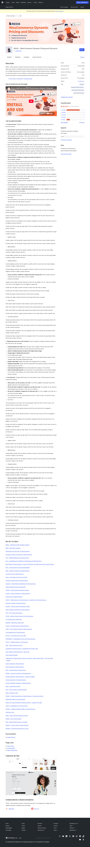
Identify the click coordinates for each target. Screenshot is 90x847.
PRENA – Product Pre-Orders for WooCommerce (18, 673)
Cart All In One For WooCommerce (14, 574)
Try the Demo (12, 78)
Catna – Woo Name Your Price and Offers (16, 577)
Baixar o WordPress (82, 2)
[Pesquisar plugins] (20, 15)
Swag (56, 830)
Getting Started (11, 737)
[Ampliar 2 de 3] (55, 760)
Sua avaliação (64, 122)
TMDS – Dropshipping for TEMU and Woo (17, 706)
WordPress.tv (41, 830)
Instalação (26, 57)
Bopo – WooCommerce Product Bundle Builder (18, 567)
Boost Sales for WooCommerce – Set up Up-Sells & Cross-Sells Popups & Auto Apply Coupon (30, 564)
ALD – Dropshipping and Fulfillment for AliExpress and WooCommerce (23, 561)
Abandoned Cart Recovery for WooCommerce (18, 551)
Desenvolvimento (36, 57)
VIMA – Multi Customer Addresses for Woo (17, 715)
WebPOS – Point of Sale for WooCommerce (17, 725)
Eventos (56, 825)
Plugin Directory (9, 7)
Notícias (7, 825)
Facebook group (28, 78)
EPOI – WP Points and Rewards (14, 613)
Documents (20, 78)
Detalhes (9, 57)
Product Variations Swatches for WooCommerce (18, 683)
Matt (71, 825)
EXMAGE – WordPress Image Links (15, 622)
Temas (23, 825)
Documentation (11, 748)
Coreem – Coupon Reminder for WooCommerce (18, 593)
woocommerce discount (79, 93)
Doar (55, 828)
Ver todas (81, 122)
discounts (82, 84)
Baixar (81, 49)
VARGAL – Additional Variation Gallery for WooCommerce (20, 709)
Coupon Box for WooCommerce (14, 596)
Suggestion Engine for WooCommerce (15, 699)
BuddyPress (73, 830)
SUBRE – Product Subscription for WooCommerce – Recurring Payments (24, 696)
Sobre (7, 823)
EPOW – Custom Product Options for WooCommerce (19, 616)
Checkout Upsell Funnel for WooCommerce (17, 580)
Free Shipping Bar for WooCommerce (15, 632)
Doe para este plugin (66, 154)
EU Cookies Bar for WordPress (14, 619)
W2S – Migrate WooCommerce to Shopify (16, 722)
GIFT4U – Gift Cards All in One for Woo (16, 635)
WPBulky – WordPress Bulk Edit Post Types (17, 728)
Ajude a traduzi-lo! (59, 11)
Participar (56, 823)
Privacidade (8, 830)
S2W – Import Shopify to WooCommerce (16, 689)
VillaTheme (19, 51)
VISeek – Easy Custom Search (13, 719)
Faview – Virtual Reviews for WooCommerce (17, 626)
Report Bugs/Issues (12, 750)
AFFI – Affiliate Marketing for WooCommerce (17, 558)
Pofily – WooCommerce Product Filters (16, 670)
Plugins (23, 828)
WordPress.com (74, 823)
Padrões (24, 830)
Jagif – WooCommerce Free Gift (14, 645)
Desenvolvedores (42, 828)
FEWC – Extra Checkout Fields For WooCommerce (19, 629)
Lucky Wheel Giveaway (12, 655)
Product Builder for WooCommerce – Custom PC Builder (20, 676)
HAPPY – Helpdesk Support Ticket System (17, 642)
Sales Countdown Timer (12, 693)
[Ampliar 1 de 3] (28, 760)
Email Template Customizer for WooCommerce (18, 609)
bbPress (72, 828)
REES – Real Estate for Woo (13, 686)
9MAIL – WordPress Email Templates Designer (18, 545)
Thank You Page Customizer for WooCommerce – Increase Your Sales (24, 702)
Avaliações (17, 57)
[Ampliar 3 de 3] (55, 773)
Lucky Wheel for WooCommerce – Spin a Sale (17, 652)
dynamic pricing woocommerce (77, 87)
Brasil (20, 838)
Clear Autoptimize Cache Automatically (16, 587)
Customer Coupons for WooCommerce (16, 603)
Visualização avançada (67, 97)
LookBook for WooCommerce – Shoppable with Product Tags (22, 648)
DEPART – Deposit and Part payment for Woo (18, 606)
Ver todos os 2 (81, 81)
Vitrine (23, 823)
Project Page (10, 746)
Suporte (82, 57)
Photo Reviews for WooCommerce (15, 667)
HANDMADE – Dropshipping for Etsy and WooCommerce (20, 639)
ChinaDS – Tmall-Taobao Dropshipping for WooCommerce (21, 583)
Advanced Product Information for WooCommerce (19, 554)
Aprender (40, 823)
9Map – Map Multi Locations (13, 548)
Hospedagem (9, 828)
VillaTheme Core (10, 712)
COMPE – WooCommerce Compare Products (17, 590)
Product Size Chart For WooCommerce (16, 680)
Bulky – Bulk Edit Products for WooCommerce (17, 571)
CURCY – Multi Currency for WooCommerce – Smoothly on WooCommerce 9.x (26, 600)
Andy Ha (36, 808)
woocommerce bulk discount (78, 90)
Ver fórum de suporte (66, 140)
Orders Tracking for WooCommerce (15, 663)
